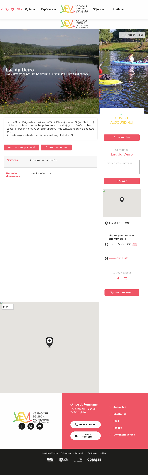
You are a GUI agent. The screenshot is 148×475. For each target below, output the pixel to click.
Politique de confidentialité (73, 453)
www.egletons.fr (118, 258)
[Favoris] (12, 9)
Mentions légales (50, 453)
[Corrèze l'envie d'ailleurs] (94, 460)
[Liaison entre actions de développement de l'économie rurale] (50, 460)
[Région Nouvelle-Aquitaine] (64, 460)
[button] (26, 9)
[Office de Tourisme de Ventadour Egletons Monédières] (74, 9)
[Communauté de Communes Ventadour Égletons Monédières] (78, 460)
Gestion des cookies (97, 453)
